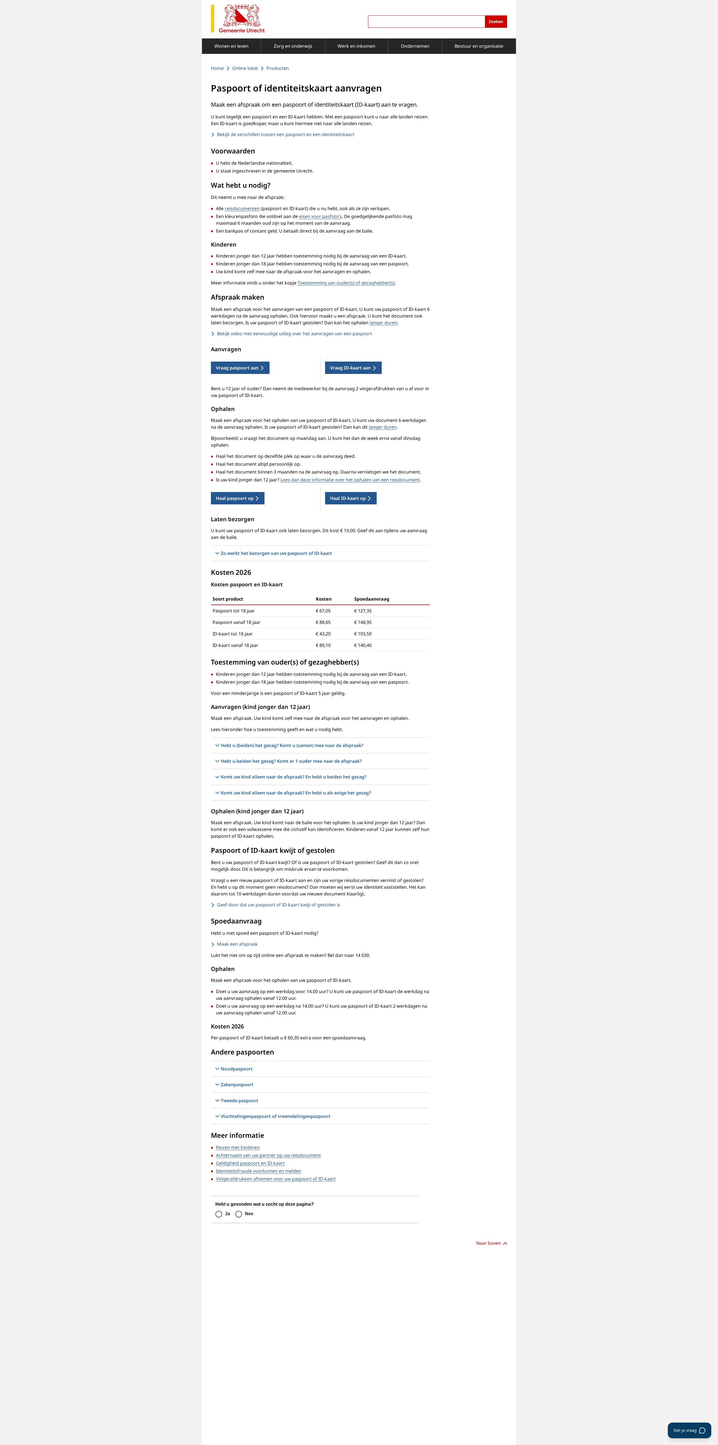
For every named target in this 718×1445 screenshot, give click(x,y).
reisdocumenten (242, 208)
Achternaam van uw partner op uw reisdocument (268, 1155)
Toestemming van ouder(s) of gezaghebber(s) (346, 283)
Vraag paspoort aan (237, 368)
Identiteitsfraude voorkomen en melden (258, 1171)
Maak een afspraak (237, 944)
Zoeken (496, 21)
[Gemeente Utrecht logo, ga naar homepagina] (238, 18)
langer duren (383, 323)
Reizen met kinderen (238, 1147)
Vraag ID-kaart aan (350, 368)
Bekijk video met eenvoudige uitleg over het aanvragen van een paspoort (294, 333)
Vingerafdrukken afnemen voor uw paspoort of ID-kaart (276, 1179)
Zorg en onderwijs (293, 46)
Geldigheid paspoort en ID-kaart (250, 1163)
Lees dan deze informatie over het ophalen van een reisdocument (350, 480)
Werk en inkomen (356, 46)
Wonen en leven (231, 46)
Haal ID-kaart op (348, 498)
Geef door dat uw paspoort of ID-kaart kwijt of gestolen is (278, 905)
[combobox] (437, 21)
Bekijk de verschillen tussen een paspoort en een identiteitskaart (285, 134)
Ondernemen (415, 46)
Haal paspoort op (235, 498)
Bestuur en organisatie (479, 46)
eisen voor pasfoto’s (320, 216)
